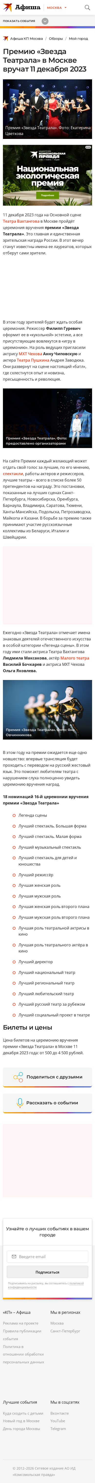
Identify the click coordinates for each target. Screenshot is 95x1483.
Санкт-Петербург (65, 1330)
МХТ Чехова (30, 353)
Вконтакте (59, 1413)
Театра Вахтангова (21, 221)
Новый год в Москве (21, 1420)
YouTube (57, 1420)
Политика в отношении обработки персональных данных (23, 1354)
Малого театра (74, 658)
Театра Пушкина (33, 360)
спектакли (13, 473)
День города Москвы (21, 1428)
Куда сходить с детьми (23, 1413)
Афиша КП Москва (26, 38)
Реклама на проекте (20, 1323)
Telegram (58, 1428)
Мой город (78, 38)
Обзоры (56, 38)
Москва (57, 1323)
